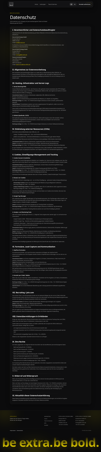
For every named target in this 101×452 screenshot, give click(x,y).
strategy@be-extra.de (21, 55)
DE (71, 4)
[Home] (11, 4)
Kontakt (46, 425)
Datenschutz (20, 430)
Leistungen (43, 4)
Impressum (13, 430)
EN (74, 4)
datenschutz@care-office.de (23, 64)
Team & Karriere (52, 4)
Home (36, 4)
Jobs (45, 423)
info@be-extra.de (20, 42)
